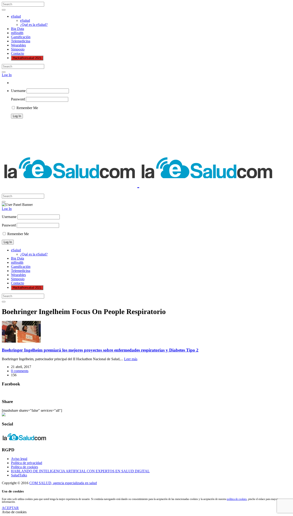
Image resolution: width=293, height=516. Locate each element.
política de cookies (237, 499)
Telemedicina (20, 41)
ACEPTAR (10, 508)
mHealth (17, 33)
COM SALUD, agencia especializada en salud (63, 483)
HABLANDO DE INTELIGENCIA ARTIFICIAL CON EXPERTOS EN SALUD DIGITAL (80, 471)
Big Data (17, 29)
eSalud (16, 16)
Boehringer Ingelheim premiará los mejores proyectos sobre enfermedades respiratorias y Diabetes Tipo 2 (100, 350)
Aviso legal (19, 459)
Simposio (17, 49)
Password (18, 99)
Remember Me (27, 108)
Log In (7, 75)
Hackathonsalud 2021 (27, 58)
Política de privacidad (26, 463)
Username (18, 91)
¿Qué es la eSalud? (34, 25)
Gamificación (20, 37)
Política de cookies (24, 467)
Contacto (17, 53)
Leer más (130, 359)
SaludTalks (19, 475)
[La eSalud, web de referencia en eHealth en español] (138, 184)
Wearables (18, 45)
